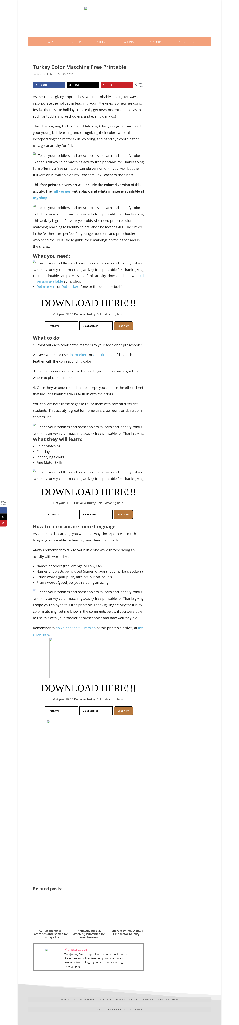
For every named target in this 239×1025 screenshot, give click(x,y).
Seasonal (156, 42)
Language (105, 999)
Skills (101, 42)
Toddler (75, 42)
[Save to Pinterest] (3, 523)
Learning (120, 999)
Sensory (134, 999)
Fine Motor (68, 999)
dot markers (78, 354)
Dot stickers (70, 286)
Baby (49, 42)
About (101, 1009)
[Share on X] (3, 517)
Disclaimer (135, 1009)
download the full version (76, 628)
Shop (182, 42)
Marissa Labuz (46, 74)
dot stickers (102, 354)
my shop (40, 197)
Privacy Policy (116, 1009)
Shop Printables (168, 999)
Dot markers (46, 286)
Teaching (127, 42)
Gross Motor (87, 999)
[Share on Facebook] (3, 510)
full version (62, 191)
